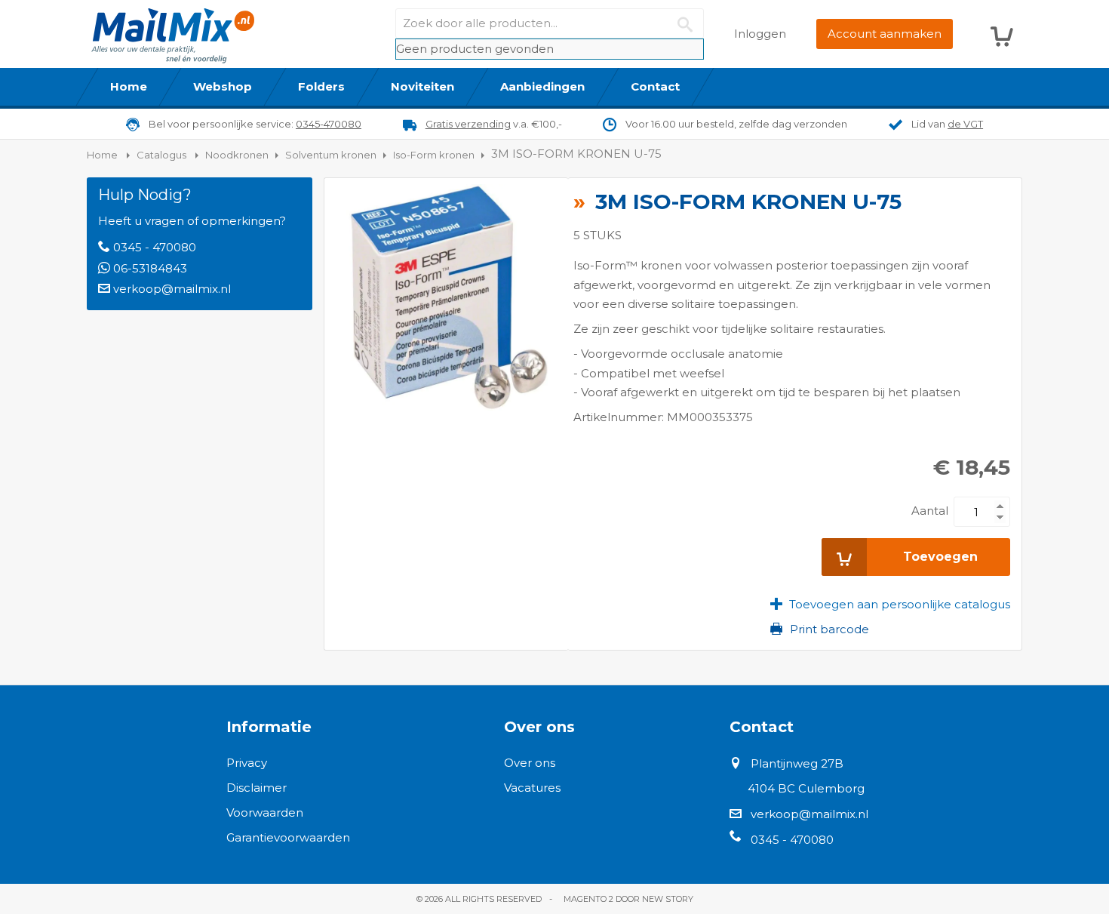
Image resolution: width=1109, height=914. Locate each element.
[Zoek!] (689, 23)
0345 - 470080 (154, 247)
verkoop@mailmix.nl (172, 289)
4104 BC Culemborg (806, 788)
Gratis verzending (468, 124)
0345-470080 (328, 124)
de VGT (965, 124)
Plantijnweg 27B (797, 763)
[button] (890, 603)
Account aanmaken (885, 33)
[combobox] (549, 23)
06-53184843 (150, 268)
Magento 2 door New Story (628, 899)
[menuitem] (129, 87)
